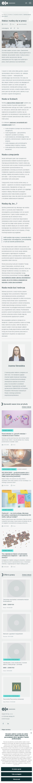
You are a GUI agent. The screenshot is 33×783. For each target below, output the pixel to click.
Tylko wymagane (16, 774)
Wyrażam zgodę (16, 769)
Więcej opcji (16, 779)
